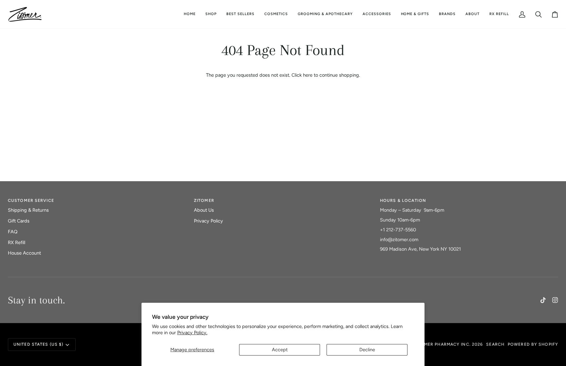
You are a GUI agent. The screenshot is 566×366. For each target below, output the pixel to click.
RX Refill (16, 242)
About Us (204, 210)
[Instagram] (555, 300)
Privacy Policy (208, 221)
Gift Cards (18, 221)
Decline (367, 350)
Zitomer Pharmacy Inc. (441, 344)
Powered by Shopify (533, 344)
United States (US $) (38, 344)
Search (495, 344)
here (307, 75)
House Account (24, 253)
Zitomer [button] (204, 200)
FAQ (12, 232)
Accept (280, 350)
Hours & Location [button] (403, 200)
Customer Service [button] (31, 200)
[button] (276, 14)
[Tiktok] (543, 300)
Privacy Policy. (192, 333)
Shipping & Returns (28, 210)
